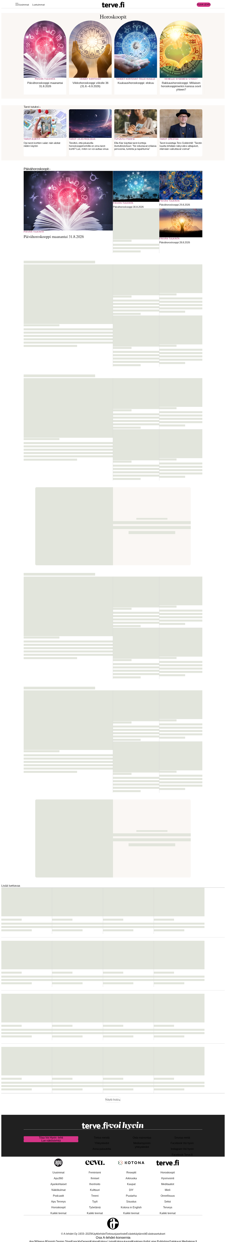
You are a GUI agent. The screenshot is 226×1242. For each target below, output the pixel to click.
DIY (131, 1190)
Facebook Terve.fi (182, 1154)
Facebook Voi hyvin (182, 1143)
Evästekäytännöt (136, 1233)
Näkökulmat (58, 1190)
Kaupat (131, 1184)
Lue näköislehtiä (51, 1140)
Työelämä (95, 1207)
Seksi (167, 1201)
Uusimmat (23, 4)
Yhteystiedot (101, 1143)
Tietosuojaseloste (116, 1233)
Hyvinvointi (167, 1178)
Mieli (167, 1190)
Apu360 (58, 1178)
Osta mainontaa (142, 1137)
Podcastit (58, 1195)
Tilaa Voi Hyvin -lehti (51, 1137)
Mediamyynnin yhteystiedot (142, 1145)
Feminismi (95, 1172)
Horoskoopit (58, 1207)
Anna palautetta (101, 1149)
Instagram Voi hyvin (182, 1149)
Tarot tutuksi (31, 106)
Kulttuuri (95, 1190)
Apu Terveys (58, 1201)
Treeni (95, 1195)
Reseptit (131, 1172)
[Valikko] (16, 5)
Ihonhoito (94, 1184)
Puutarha (131, 1195)
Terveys (167, 1207)
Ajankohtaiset (58, 1184)
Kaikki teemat (58, 1213)
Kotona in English (131, 1207)
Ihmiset (95, 1178)
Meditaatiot (167, 1184)
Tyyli (95, 1201)
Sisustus (131, 1201)
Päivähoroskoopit (36, 169)
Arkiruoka (131, 1178)
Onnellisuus (168, 1195)
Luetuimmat (38, 4)
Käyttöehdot (98, 1233)
